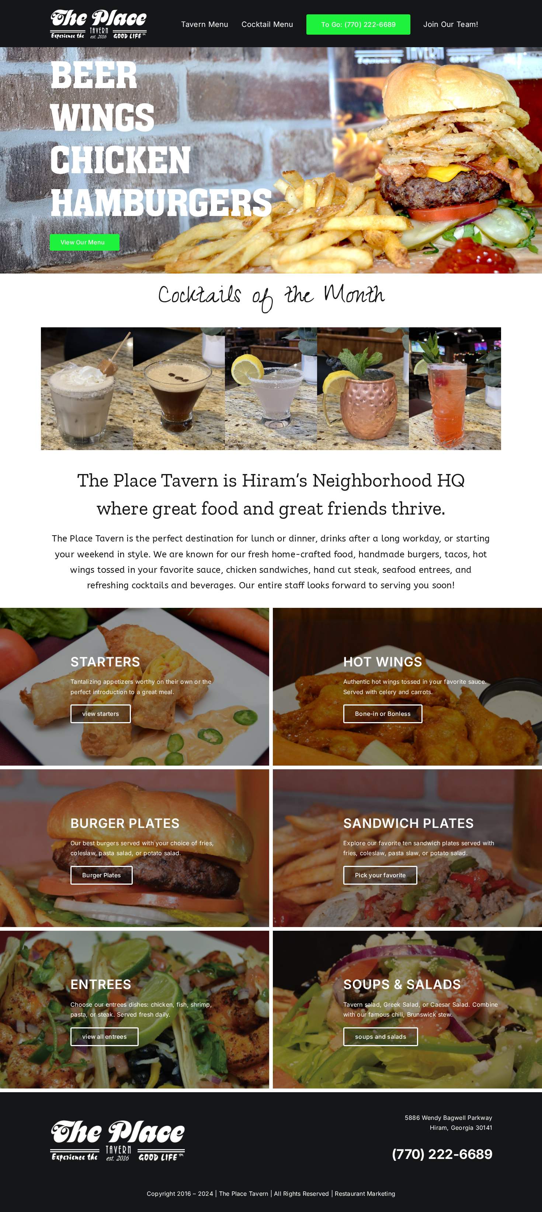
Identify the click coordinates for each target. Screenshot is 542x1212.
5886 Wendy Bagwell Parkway (448, 1117)
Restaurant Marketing (365, 1193)
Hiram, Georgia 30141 (461, 1127)
